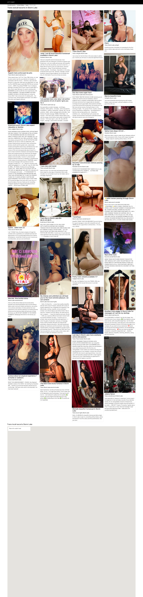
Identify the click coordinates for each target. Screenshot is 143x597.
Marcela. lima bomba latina (18, 298)
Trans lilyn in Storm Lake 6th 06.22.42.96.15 (50, 219)
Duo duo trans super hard (81, 93)
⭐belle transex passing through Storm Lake (119, 199)
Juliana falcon (110, 394)
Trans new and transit (48, 166)
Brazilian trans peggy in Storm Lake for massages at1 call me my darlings (119, 312)
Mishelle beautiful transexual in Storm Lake (86, 410)
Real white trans (111, 255)
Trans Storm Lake (79, 51)
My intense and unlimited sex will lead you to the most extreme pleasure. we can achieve (54, 298)
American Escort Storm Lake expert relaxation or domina (21, 126)
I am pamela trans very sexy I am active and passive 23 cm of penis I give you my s (55, 101)
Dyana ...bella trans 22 (16, 228)
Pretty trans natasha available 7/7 (84, 277)
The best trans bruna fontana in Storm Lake (54, 384)
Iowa (27, 5)
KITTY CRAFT (11, 2)
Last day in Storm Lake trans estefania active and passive (86, 336)
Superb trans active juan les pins (20, 73)
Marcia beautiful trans (113, 96)
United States (20, 5)
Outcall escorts (11, 5)
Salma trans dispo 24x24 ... (115, 131)
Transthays (76, 217)
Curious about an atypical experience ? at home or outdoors (22, 377)
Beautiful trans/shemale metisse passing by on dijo (87, 164)
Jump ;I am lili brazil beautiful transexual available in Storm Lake (55, 54)
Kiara (107, 43)
